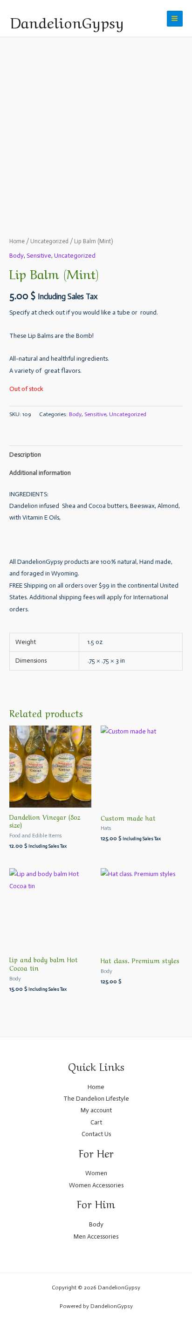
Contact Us (96, 1134)
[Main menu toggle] (175, 19)
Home (17, 241)
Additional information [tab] (40, 473)
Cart (96, 1122)
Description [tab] (25, 455)
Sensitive (39, 256)
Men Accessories (96, 1236)
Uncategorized (49, 241)
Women (96, 1173)
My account (96, 1110)
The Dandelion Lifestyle (96, 1099)
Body (16, 256)
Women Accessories (96, 1185)
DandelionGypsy (67, 21)
